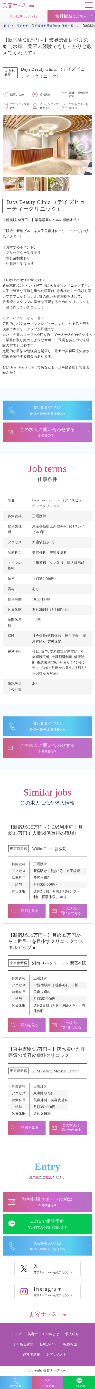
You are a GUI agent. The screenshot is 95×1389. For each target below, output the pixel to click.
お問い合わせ (56, 1354)
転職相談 (70, 1344)
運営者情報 (31, 1354)
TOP (7, 26)
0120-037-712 (26, 16)
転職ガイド (48, 1344)
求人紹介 (72, 1334)
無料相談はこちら (71, 16)
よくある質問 (23, 1344)
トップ (16, 1334)
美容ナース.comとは (43, 1334)
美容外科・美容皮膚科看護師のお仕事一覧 (45, 26)
